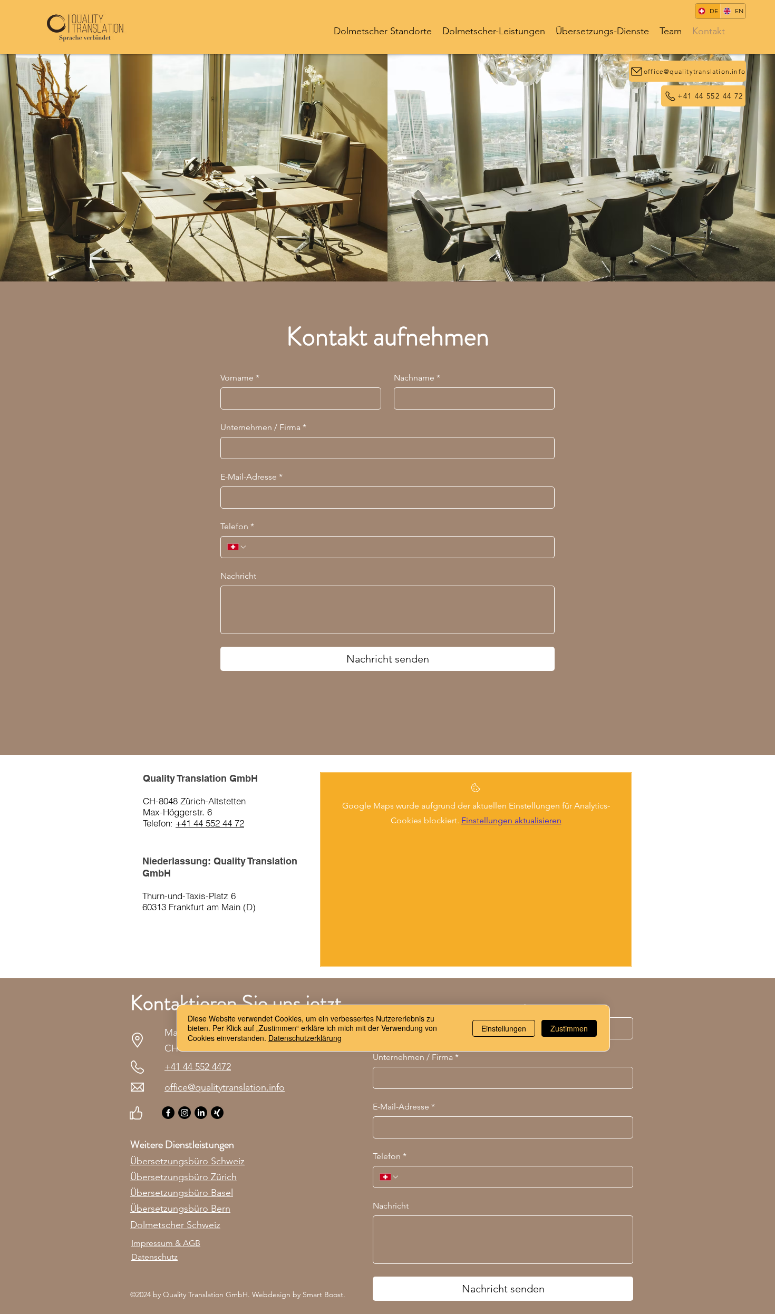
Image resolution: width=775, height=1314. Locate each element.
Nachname (417, 378)
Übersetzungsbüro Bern (180, 1208)
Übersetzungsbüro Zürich (183, 1177)
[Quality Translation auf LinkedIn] (201, 1112)
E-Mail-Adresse (251, 477)
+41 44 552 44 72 (210, 823)
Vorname (239, 378)
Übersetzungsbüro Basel (181, 1193)
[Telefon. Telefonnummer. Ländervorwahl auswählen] (237, 547)
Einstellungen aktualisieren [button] (511, 820)
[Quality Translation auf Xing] (217, 1112)
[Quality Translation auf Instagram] (184, 1112)
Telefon (237, 526)
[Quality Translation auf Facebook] (168, 1112)
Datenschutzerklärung (305, 1037)
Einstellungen (503, 1028)
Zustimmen (569, 1028)
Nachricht (238, 576)
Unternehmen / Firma (263, 427)
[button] (382, 30)
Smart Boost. (324, 1294)
